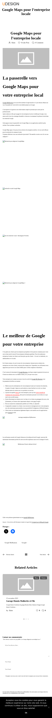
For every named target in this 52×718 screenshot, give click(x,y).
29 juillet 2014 (20, 27)
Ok (26, 713)
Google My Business (37, 379)
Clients (43, 578)
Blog (34, 27)
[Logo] (11, 3)
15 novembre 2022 (12, 598)
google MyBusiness (29, 517)
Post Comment (10, 682)
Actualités (30, 27)
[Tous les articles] (26, 554)
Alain (13, 43)
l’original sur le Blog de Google (40, 522)
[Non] (48, 707)
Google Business (23, 372)
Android (10, 412)
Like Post (25, 43)
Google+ (24, 542)
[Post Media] (26, 58)
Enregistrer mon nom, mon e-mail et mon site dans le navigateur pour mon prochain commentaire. (27, 676)
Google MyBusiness (8, 102)
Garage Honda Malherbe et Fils (20, 601)
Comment (39, 43)
